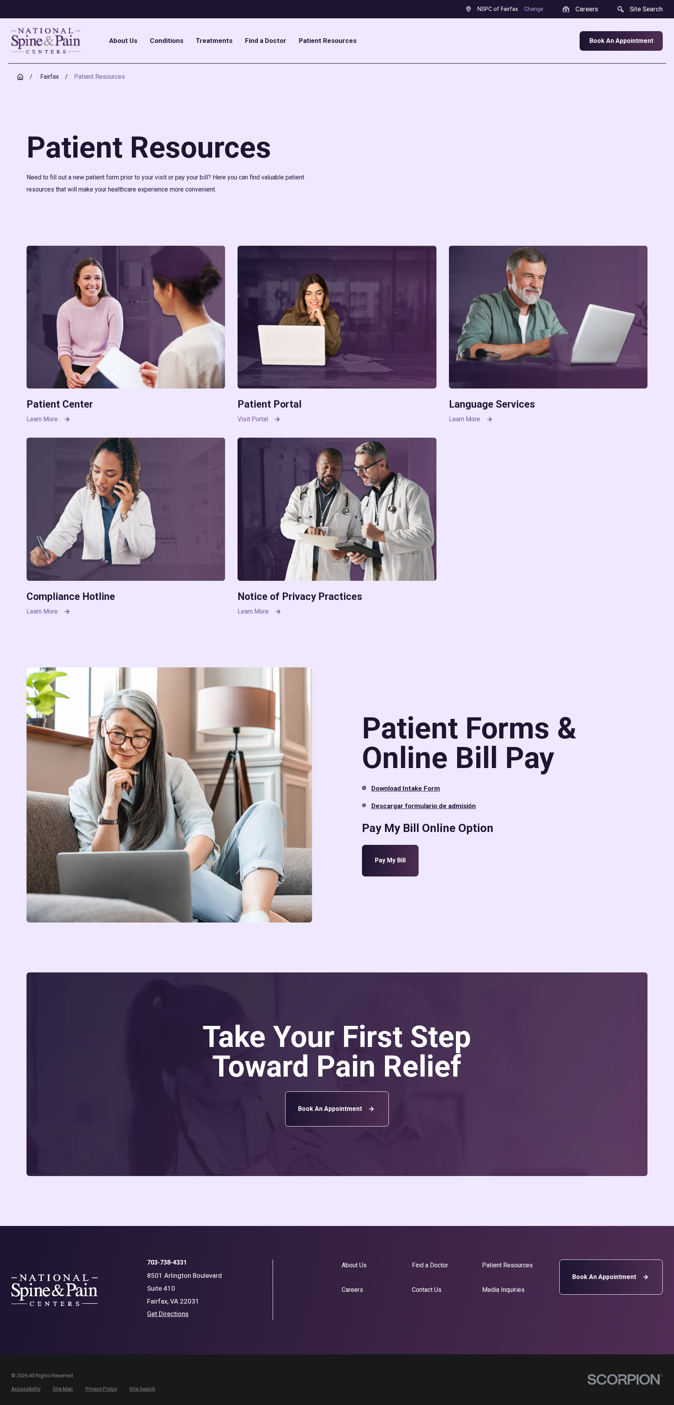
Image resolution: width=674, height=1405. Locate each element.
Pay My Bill (390, 860)
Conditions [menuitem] (166, 40)
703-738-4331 (167, 1263)
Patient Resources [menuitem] (328, 40)
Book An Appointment (621, 40)
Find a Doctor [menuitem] (265, 40)
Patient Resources (507, 1265)
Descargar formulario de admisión (423, 806)
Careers (352, 1289)
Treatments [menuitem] (214, 40)
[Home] (45, 40)
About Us (354, 1265)
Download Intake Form (405, 788)
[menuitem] (26, 1389)
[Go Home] (20, 77)
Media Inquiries (503, 1289)
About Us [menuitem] (123, 40)
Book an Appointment (330, 1108)
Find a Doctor (430, 1265)
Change (533, 9)
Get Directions (167, 1314)
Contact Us (427, 1289)
